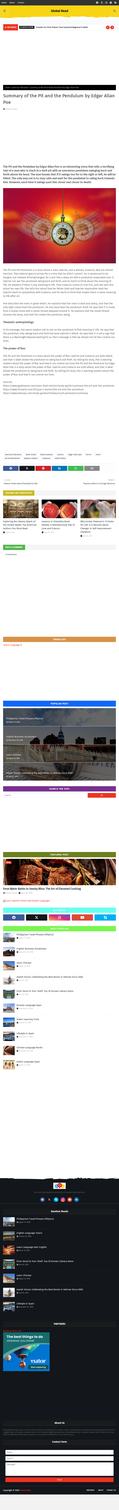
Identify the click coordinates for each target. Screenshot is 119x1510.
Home (4, 3)
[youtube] (82, 917)
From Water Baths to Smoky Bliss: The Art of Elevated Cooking (42, 888)
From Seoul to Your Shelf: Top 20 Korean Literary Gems (45, 991)
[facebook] (97, 2)
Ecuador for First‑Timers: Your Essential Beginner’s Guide (62, 27)
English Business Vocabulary (21, 736)
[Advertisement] (59, 57)
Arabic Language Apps (28, 1061)
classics (60, 454)
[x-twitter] (101, 2)
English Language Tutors (29, 1233)
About (12, 3)
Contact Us (111, 1490)
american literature (20, 87)
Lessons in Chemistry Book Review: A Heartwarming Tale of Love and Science (58, 525)
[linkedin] (76, 1199)
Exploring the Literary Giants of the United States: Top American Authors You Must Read (20, 525)
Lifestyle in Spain (25, 1033)
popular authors (31, 458)
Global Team (11, 109)
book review (31, 454)
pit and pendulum (12, 458)
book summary (46, 454)
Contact (21, 3)
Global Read (59, 11)
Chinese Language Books (30, 1047)
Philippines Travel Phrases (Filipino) (24, 718)
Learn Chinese (13, 754)
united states (60, 458)
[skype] (115, 2)
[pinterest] (110, 2)
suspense (46, 458)
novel (98, 454)
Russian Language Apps (29, 1005)
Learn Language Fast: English (32, 1247)
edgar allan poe (75, 454)
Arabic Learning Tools (28, 1019)
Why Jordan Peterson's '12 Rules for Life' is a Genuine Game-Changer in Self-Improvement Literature (97, 526)
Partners (90, 1490)
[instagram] (106, 2)
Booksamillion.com (12, 1331)
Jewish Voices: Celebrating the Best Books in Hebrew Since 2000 (39, 773)
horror (88, 454)
